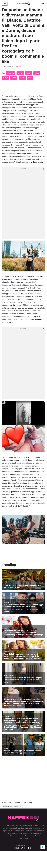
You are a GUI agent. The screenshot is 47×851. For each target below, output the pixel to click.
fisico (37, 73)
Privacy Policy (7, 807)
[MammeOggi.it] (23, 3)
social (22, 78)
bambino (14, 836)
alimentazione (39, 836)
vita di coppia (24, 838)
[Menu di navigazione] (4, 4)
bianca (20, 73)
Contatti (17, 802)
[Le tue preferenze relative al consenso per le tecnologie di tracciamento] (42, 847)
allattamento (37, 833)
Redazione (6, 802)
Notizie (18, 66)
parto (14, 78)
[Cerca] (43, 4)
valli (30, 78)
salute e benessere (26, 836)
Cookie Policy (18, 807)
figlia (29, 73)
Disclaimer (28, 802)
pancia (5, 78)
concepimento (17, 833)
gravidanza (27, 833)
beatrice (10, 73)
